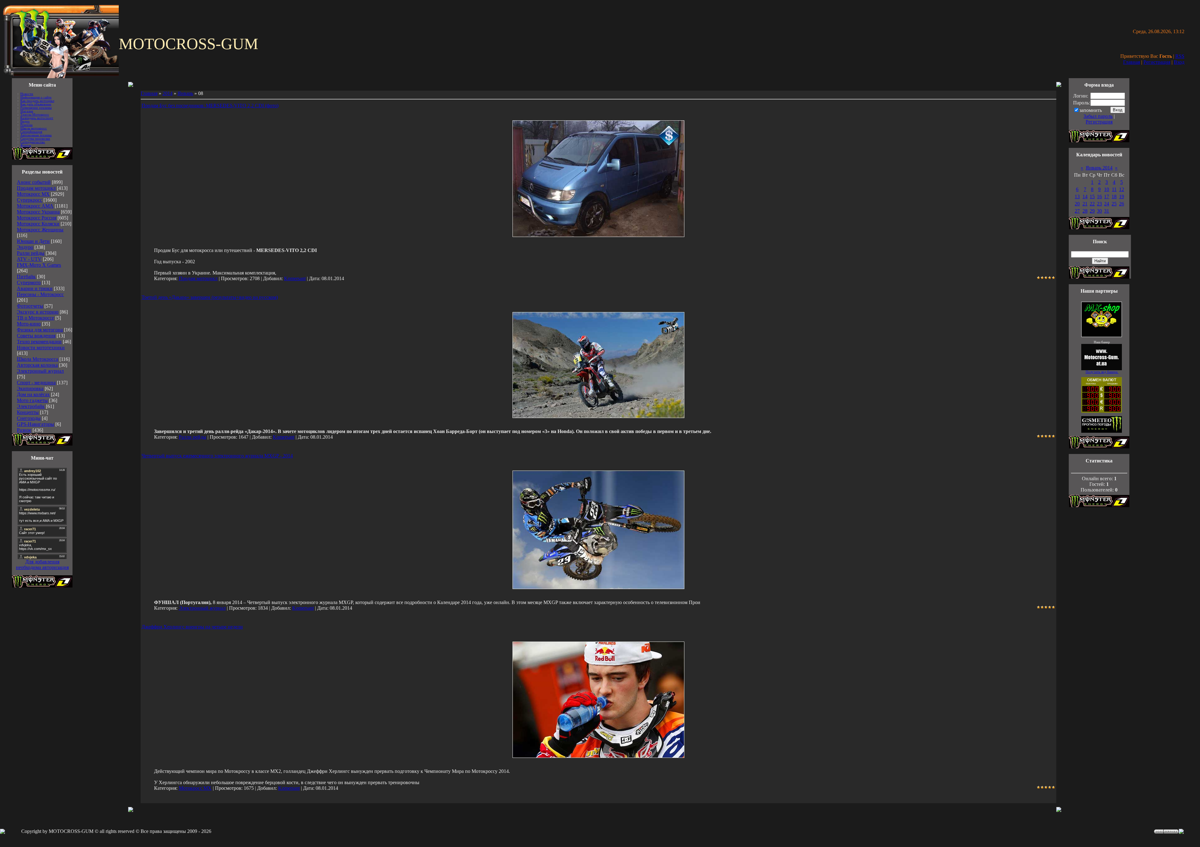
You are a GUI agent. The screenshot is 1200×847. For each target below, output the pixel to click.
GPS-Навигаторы (35, 424)
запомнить (1090, 110)
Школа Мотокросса (37, 359)
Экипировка (30, 388)
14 (1085, 196)
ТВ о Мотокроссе (35, 317)
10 (1106, 189)
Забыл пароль (1097, 116)
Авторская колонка (37, 365)
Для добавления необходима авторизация (42, 564)
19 (1121, 196)
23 (1099, 203)
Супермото (29, 282)
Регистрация (1156, 62)
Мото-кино (29, 323)
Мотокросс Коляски (38, 223)
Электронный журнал (40, 371)
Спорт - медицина (36, 382)
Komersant (295, 278)
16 (1099, 196)
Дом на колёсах (33, 394)
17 (1106, 196)
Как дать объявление (35, 104)
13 (1077, 196)
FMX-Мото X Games (39, 265)
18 (1114, 196)
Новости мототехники (41, 347)
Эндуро (25, 247)
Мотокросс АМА (35, 206)
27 (1077, 211)
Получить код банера (1102, 372)
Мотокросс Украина (38, 211)
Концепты (28, 412)
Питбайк (26, 276)
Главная (1131, 62)
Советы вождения (36, 335)
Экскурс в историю (37, 312)
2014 (167, 93)
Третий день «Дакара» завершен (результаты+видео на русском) (210, 297)
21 (1085, 203)
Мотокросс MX (33, 194)
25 (1114, 203)
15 (1092, 196)
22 (1092, 203)
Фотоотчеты (30, 306)
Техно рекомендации (39, 341)
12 (1121, 189)
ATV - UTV (29, 259)
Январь (185, 93)
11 (1114, 189)
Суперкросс (29, 200)
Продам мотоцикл (36, 188)
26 (1121, 203)
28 (1085, 211)
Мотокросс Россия (36, 217)
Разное (24, 430)
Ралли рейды (30, 253)
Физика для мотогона (40, 329)
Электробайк (31, 406)
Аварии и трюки (34, 288)
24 (1106, 203)
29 (1092, 211)
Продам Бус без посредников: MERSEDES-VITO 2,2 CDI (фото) (210, 105)
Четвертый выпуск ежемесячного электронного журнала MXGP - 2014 (217, 455)
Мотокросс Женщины (40, 229)
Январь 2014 (1099, 167)
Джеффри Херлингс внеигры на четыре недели (192, 626)
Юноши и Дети (33, 241)
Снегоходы (29, 418)
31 (1106, 211)
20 (1077, 203)
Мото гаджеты (32, 400)
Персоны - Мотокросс (40, 294)
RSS (1179, 56)
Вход (1179, 62)
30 (1099, 211)
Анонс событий (34, 182)
